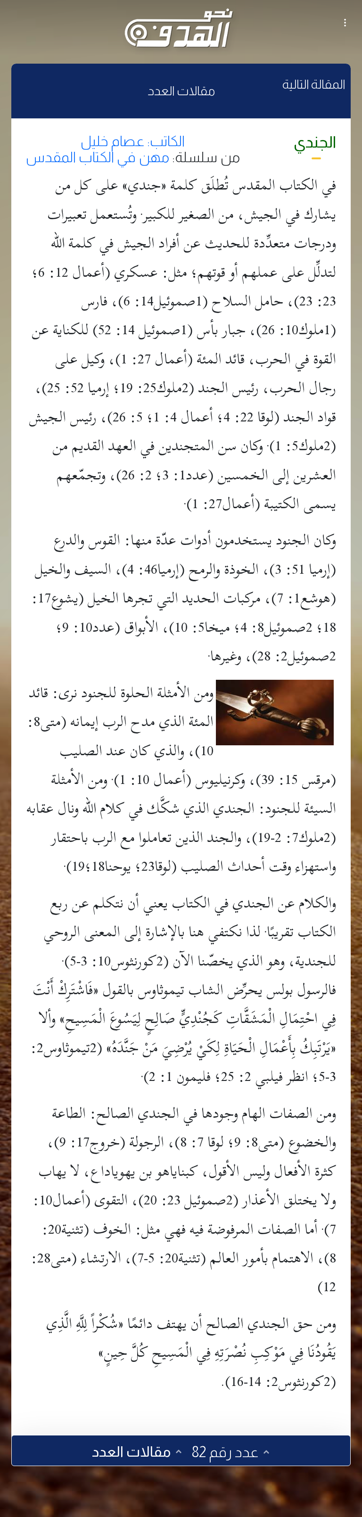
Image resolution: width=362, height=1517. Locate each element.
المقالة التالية (313, 84)
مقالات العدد (181, 91)
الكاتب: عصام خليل (133, 141)
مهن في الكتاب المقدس (97, 157)
